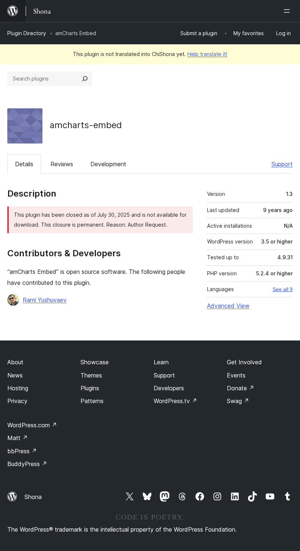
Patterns (92, 401)
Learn (161, 362)
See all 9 (283, 289)
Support (282, 164)
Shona (33, 496)
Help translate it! (207, 54)
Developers (169, 388)
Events (236, 375)
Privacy (17, 401)
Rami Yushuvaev (45, 300)
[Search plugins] (85, 78)
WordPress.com (32, 425)
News (15, 375)
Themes (91, 375)
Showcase (94, 362)
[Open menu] (288, 11)
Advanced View (228, 305)
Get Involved (244, 362)
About (15, 362)
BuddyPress (27, 464)
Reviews (61, 164)
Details (24, 164)
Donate (240, 388)
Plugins (89, 388)
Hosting (17, 388)
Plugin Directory (26, 33)
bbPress (22, 451)
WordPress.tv (175, 401)
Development (108, 164)
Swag (238, 401)
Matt (17, 438)
